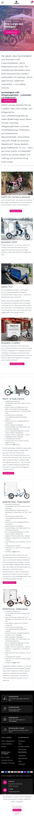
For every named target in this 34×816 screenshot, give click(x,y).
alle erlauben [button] (17, 810)
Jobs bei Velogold (6, 744)
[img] (3, 48)
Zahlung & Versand (7, 760)
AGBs (19, 761)
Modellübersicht (11, 32)
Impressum (21, 764)
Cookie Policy (19, 801)
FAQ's (20, 744)
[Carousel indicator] (15, 48)
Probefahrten (13, 696)
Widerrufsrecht (22, 758)
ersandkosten (27, 775)
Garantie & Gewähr (24, 746)
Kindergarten (13, 717)
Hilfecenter (21, 741)
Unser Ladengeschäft (7, 741)
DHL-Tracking (5, 757)
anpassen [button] (17, 813)
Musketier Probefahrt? (9, 582)
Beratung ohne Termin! (16, 728)
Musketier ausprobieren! (17, 363)
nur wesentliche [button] (17, 807)
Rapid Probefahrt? (8, 473)
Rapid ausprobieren (16, 211)
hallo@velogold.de (14, 791)
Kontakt (3, 746)
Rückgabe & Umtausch (8, 763)
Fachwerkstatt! (14, 707)
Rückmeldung (22, 749)
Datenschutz (22, 755)
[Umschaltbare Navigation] (2, 2)
